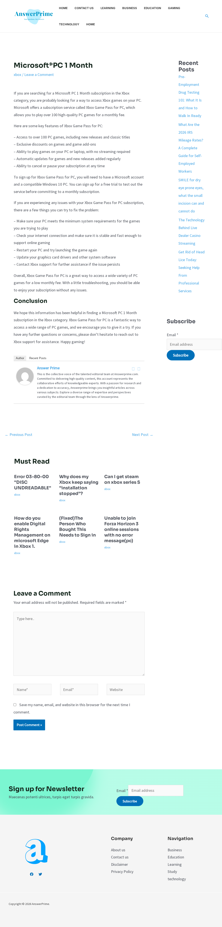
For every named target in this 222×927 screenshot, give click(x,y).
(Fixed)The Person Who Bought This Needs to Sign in (77, 527)
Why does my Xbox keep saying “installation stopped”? (78, 485)
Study (172, 871)
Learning (108, 8)
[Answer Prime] (25, 375)
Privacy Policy (122, 871)
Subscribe (180, 355)
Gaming (174, 8)
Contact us (84, 8)
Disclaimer (119, 864)
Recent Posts (37, 358)
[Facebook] (133, 368)
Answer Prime (48, 367)
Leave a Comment (39, 74)
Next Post (142, 434)
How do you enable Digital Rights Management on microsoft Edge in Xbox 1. (32, 532)
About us (118, 849)
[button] (207, 16)
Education (152, 8)
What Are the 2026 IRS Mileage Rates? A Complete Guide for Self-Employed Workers (190, 148)
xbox (17, 74)
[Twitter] (139, 368)
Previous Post (18, 434)
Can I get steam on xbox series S (122, 479)
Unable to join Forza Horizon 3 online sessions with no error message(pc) (121, 529)
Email (172, 334)
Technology (69, 24)
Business (129, 8)
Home (63, 8)
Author (20, 358)
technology (177, 878)
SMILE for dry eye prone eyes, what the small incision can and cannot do (191, 195)
